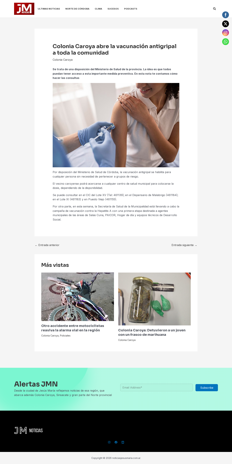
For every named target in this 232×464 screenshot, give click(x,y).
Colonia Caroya (63, 59)
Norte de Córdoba (77, 8)
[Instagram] (109, 442)
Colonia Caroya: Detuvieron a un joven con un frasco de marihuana (151, 332)
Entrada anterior (47, 245)
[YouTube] (122, 442)
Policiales (65, 335)
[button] (214, 9)
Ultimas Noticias (49, 8)
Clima (98, 8)
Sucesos (113, 8)
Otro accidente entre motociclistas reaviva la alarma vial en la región (72, 328)
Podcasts (130, 8)
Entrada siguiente (184, 245)
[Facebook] (116, 442)
